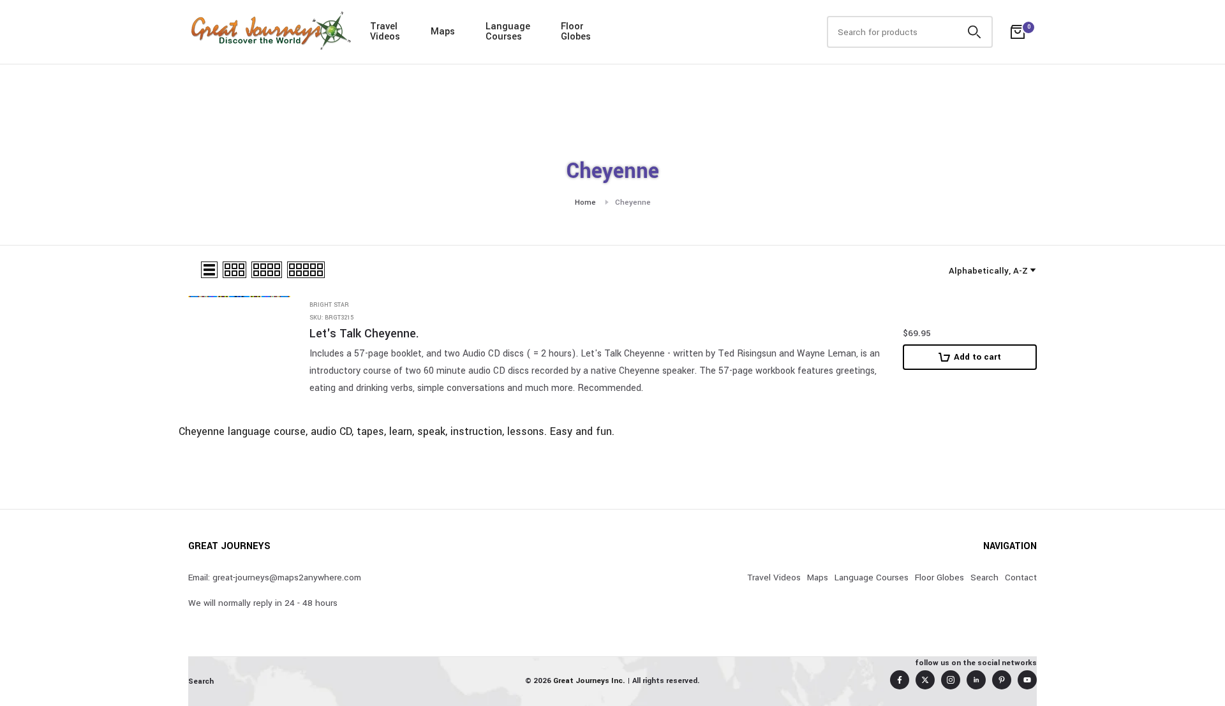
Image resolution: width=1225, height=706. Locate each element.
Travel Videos (774, 577)
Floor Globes (939, 577)
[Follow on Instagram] (950, 679)
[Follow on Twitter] (925, 679)
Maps (443, 31)
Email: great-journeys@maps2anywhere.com (274, 577)
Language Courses (872, 577)
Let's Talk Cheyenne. (364, 334)
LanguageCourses (508, 31)
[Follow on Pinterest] (1001, 679)
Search (984, 577)
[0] (1018, 32)
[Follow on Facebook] (899, 679)
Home (585, 202)
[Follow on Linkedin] (976, 679)
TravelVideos (385, 31)
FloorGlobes (576, 31)
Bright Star (329, 305)
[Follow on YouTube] (1027, 679)
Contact (1021, 577)
